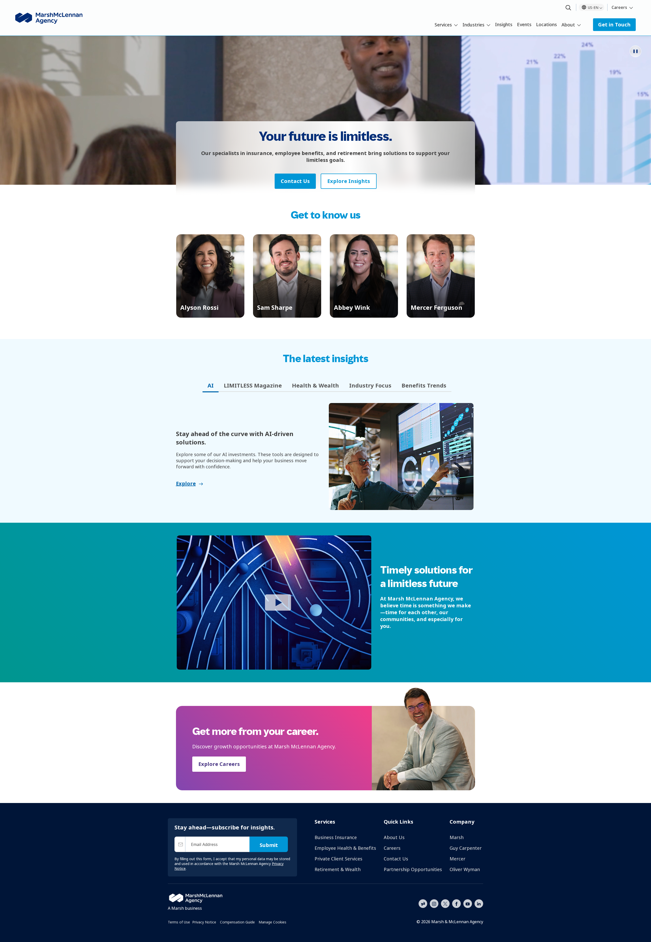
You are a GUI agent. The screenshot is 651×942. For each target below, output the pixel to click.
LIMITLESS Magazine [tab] (253, 385)
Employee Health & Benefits (345, 848)
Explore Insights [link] (348, 181)
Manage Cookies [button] (272, 922)
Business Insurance (336, 837)
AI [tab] (211, 385)
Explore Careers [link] (219, 764)
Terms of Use (179, 922)
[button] (210, 276)
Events (524, 24)
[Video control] (635, 51)
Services (443, 25)
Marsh (457, 837)
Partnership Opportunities (413, 869)
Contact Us (396, 859)
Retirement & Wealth (338, 869)
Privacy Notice (204, 922)
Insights (503, 24)
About (568, 25)
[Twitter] (445, 903)
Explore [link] (186, 483)
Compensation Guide (237, 922)
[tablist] (325, 385)
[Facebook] (456, 903)
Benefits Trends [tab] (424, 385)
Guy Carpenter (466, 848)
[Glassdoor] (423, 904)
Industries (473, 25)
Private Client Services (338, 859)
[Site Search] (568, 8)
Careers (619, 7)
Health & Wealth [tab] (315, 385)
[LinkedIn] (479, 903)
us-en (593, 7)
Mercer (457, 859)
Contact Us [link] (295, 181)
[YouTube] (467, 903)
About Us (394, 837)
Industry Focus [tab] (370, 385)
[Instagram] (434, 904)
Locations (546, 24)
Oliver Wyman (465, 869)
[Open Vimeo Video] (274, 602)
